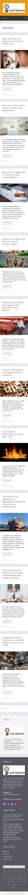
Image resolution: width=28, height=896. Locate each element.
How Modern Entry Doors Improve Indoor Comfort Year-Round (13, 839)
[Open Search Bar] (25, 18)
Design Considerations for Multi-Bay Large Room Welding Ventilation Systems (13, 832)
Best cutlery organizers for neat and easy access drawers (13, 175)
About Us (6, 851)
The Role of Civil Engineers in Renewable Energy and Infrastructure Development (13, 501)
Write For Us (7, 859)
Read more (7, 89)
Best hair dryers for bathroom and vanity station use (12, 41)
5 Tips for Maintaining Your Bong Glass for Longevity (12, 372)
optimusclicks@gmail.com (11, 794)
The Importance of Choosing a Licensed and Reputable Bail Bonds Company (12, 574)
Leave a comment (8, 95)
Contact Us (6, 854)
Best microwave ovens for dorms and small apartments (13, 108)
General (6, 93)
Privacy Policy (7, 856)
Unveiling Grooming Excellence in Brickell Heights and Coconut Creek (12, 641)
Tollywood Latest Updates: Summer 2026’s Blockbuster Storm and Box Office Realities (13, 826)
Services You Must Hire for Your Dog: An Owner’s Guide (13, 241)
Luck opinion (16, 741)
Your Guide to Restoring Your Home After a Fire (12, 434)
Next (8, 708)
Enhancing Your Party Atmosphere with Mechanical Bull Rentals (12, 306)
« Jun (13, 887)
